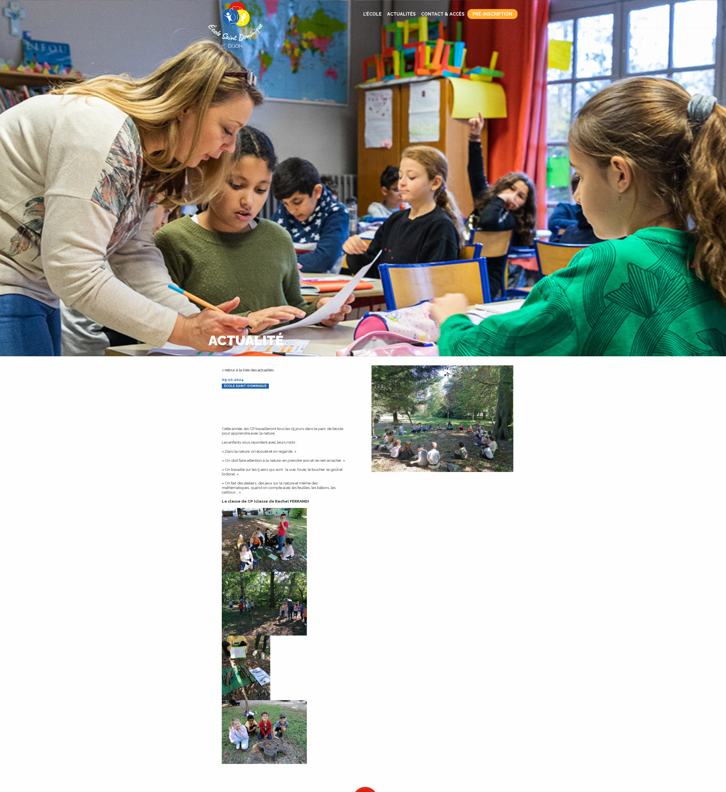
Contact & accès (443, 14)
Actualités (401, 14)
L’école (372, 14)
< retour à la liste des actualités (248, 370)
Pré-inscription (492, 14)
